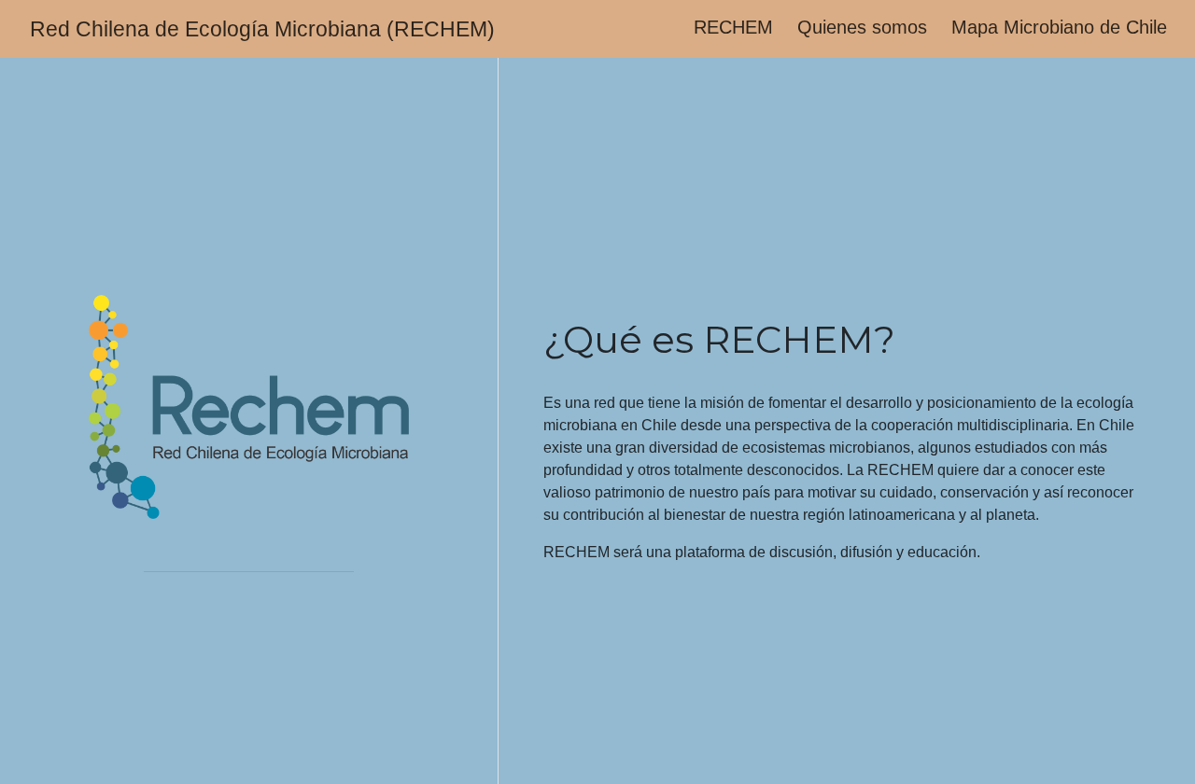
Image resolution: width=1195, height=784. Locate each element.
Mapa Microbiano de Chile (1059, 27)
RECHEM (733, 27)
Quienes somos (862, 27)
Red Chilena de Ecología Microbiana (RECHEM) (262, 29)
